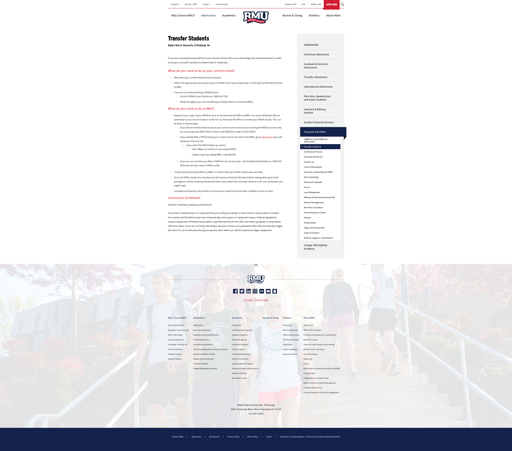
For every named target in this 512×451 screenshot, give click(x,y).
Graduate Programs (239, 335)
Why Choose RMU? (183, 15)
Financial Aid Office (315, 131)
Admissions (208, 15)
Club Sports (287, 344)
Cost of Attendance (313, 167)
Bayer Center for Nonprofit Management (319, 383)
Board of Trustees (310, 339)
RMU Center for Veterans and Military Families (321, 368)
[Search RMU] (342, 4)
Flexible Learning (174, 354)
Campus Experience (176, 339)
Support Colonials (290, 354)
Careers (206, 4)
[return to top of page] (256, 274)
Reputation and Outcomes (178, 330)
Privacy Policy (233, 437)
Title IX (269, 437)
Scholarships (310, 222)
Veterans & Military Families (315, 111)
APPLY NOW (331, 4)
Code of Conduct (311, 232)
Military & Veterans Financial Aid (319, 197)
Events (306, 363)
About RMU (333, 15)
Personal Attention (175, 349)
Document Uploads (313, 182)
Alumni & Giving (292, 15)
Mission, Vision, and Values (314, 349)
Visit (303, 4)
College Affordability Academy (315, 247)
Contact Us (309, 162)
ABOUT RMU (308, 325)
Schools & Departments (241, 354)
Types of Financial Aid (314, 227)
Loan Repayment (312, 192)
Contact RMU (178, 437)
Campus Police (309, 373)
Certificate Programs (240, 344)
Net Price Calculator (313, 207)
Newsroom (307, 359)
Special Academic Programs (242, 363)
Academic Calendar (239, 373)
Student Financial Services (319, 122)
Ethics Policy (252, 437)
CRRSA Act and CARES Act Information (316, 140)
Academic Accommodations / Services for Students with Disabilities (310, 437)
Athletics (314, 15)
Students (175, 4)
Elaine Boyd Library (239, 378)
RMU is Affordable (175, 335)
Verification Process (313, 151)
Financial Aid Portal (313, 156)
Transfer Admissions (315, 77)
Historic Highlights (290, 349)
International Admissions (318, 86)
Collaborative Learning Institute (316, 378)
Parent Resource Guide (315, 212)
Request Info (290, 4)
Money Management (314, 202)
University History (310, 354)
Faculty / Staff (191, 4)
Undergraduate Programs (242, 330)
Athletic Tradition (175, 359)
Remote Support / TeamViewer (318, 237)
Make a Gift (316, 4)
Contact (248, 299)
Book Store (196, 437)
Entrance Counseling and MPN (318, 172)
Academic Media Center (312, 387)
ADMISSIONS (311, 44)
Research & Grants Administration (245, 368)
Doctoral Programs (239, 339)
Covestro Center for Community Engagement (321, 392)
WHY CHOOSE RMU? (176, 325)
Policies (307, 217)
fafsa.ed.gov (267, 137)
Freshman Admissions (316, 54)
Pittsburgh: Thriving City (177, 344)
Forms (307, 187)
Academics (229, 15)
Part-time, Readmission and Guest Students (317, 98)
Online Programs (238, 349)
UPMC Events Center (291, 335)
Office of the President (312, 330)
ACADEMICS (236, 325)
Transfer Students (312, 146)
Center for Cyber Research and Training (318, 344)
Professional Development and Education (319, 335)
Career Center (222, 4)
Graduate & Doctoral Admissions (316, 65)
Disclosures (214, 437)
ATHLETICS (287, 325)
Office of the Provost (240, 359)
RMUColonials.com (290, 330)
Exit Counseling (311, 177)
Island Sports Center (291, 339)
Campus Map (261, 299)
